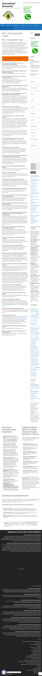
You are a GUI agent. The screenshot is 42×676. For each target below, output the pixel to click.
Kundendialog (35, 25)
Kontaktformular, (5, 48)
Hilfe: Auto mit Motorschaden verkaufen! (33, 670)
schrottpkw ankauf (34, 359)
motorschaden (32, 325)
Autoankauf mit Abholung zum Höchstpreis (33, 209)
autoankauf (34, 310)
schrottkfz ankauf (34, 352)
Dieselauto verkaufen (34, 192)
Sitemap (39, 638)
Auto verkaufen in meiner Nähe (35, 647)
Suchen (32, 32)
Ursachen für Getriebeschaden (35, 644)
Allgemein (32, 383)
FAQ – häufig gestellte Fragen (6, 28)
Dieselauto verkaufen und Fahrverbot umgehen (34, 217)
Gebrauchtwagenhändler (17, 319)
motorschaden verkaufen (33, 335)
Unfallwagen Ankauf (37, 672)
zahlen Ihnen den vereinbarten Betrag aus (34, 300)
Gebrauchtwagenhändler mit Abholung (34, 655)
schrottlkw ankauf (34, 355)
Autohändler (24, 220)
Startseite (25, 2)
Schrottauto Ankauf (8, 59)
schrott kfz (35, 349)
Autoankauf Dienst (22, 267)
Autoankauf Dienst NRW (36, 651)
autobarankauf (34, 311)
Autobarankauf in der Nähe (36, 650)
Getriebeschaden (9, 218)
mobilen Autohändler (9, 189)
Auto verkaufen (15, 25)
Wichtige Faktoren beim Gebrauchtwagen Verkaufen (35, 180)
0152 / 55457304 (8, 304)
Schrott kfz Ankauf (34, 351)
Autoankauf (9, 25)
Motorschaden (34, 391)
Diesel (13, 106)
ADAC (11, 113)
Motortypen (39, 665)
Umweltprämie (32, 367)
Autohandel (32, 187)
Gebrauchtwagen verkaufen (36, 654)
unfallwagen (35, 370)
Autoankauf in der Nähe (36, 652)
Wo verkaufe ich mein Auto (36, 658)
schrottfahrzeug (34, 346)
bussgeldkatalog (34, 585)
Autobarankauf (34, 387)
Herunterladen (39, 585)
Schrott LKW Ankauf (35, 354)
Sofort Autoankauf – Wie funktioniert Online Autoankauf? (30, 664)
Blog (30, 25)
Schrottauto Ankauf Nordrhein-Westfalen (33, 662)
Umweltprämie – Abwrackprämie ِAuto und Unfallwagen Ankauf (29, 661)
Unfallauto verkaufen (37, 668)
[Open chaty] (3, 672)
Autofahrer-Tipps (33, 183)
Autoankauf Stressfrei (8, 5)
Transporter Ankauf (23, 25)
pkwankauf (34, 337)
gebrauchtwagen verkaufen (34, 320)
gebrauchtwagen (37, 317)
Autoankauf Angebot (14, 619)
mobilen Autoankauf (22, 317)
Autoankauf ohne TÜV (37, 671)
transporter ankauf (34, 364)
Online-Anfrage (33, 238)
